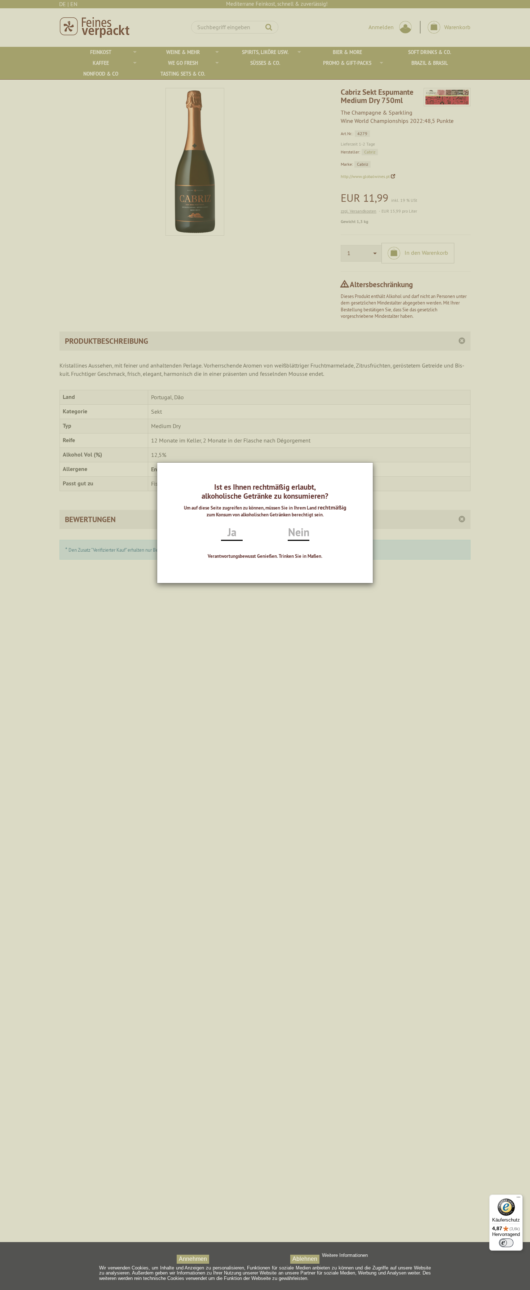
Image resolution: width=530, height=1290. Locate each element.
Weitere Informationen (345, 1255)
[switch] (506, 1242)
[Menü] (518, 1199)
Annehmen (193, 1259)
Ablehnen (304, 1259)
